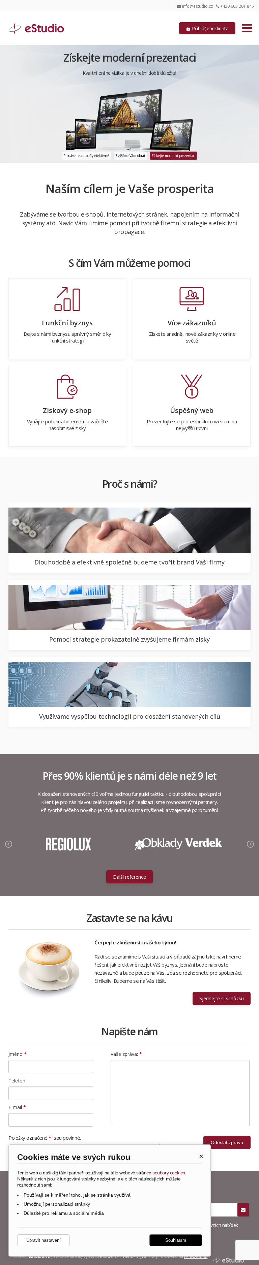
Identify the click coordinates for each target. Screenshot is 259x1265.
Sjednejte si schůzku (221, 998)
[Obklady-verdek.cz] (178, 844)
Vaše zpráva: (126, 1054)
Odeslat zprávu (227, 1142)
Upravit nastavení (43, 1240)
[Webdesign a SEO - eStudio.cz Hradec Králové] (52, 29)
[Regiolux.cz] (68, 844)
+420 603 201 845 (236, 6)
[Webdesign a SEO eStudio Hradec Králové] (229, 1261)
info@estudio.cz (197, 6)
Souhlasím (175, 1240)
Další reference (129, 877)
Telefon (16, 1080)
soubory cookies (168, 1172)
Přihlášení (210, 28)
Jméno (17, 1054)
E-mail (17, 1107)
